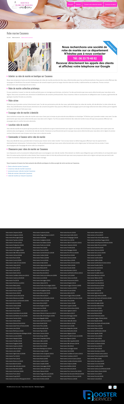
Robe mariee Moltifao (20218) (68, 366)
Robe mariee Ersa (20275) (94, 290)
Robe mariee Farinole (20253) (13, 318)
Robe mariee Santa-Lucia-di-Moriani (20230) (98, 369)
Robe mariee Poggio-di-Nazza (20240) (70, 295)
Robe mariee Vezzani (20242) (68, 290)
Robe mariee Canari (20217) (40, 311)
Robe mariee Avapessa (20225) (14, 346)
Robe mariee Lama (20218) (13, 328)
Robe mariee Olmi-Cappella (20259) (69, 341)
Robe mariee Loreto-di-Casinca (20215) (70, 358)
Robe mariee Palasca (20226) (95, 328)
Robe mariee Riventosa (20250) (95, 285)
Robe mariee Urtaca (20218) (94, 326)
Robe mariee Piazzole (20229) (95, 376)
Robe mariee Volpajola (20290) (14, 338)
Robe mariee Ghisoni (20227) (40, 295)
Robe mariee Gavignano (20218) (14, 235)
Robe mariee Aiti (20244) (39, 237)
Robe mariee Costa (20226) (40, 343)
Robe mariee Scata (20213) (94, 379)
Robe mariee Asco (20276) (67, 240)
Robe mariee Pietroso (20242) (14, 290)
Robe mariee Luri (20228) (39, 308)
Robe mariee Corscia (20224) (40, 260)
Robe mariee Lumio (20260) (13, 351)
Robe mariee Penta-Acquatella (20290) (97, 356)
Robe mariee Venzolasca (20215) (96, 351)
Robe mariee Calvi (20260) (67, 351)
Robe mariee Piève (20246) (40, 326)
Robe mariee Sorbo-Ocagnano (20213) (43, 353)
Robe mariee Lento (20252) (94, 338)
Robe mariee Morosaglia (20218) (14, 237)
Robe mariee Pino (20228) (12, 308)
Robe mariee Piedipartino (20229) (15, 245)
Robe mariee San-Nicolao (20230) (14, 371)
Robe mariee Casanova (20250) (68, 288)
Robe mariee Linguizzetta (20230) (42, 265)
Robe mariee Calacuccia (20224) (68, 278)
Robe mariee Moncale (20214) (68, 369)
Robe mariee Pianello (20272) (95, 265)
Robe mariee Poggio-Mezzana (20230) (43, 374)
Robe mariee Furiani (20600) (67, 318)
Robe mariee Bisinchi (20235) (13, 364)
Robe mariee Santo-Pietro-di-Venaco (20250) (45, 288)
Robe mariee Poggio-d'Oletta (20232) (97, 318)
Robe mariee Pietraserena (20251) (69, 280)
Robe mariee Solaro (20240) (94, 300)
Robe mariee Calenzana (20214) (41, 369)
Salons (78, 4)
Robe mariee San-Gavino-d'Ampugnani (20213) (18, 379)
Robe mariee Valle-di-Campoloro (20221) (71, 242)
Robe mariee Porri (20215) (13, 356)
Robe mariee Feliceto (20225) (13, 348)
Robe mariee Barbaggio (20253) (68, 316)
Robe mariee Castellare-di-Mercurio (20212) (17, 275)
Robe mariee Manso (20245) (67, 260)
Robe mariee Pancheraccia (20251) (15, 283)
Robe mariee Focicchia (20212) (95, 283)
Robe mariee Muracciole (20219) (41, 293)
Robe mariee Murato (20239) (67, 323)
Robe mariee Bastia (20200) (94, 313)
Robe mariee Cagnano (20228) (68, 306)
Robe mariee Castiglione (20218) (41, 240)
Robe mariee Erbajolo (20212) (68, 283)
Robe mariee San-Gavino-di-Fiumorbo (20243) (99, 298)
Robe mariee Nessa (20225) (94, 346)
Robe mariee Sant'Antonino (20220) (96, 331)
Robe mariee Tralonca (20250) (41, 258)
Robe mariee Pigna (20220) (40, 331)
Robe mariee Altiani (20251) (13, 285)
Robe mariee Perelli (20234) (67, 248)
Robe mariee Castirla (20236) (95, 258)
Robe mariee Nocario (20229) (68, 232)
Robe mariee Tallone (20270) (94, 278)
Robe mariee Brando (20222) (94, 311)
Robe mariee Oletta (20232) (13, 321)
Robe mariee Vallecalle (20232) (68, 321)
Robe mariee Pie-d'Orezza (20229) (69, 253)
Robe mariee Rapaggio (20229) (68, 250)
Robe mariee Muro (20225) (40, 346)
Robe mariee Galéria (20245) (94, 260)
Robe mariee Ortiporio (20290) (68, 364)
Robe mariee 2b (16, 37)
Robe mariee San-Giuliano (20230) (42, 242)
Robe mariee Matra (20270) (13, 268)
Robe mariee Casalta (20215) (40, 361)
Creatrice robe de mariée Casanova (19, 169)
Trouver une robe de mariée (93, 4)
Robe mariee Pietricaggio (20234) (15, 250)
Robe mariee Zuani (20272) (13, 270)
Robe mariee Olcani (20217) (13, 311)
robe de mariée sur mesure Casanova (20, 176)
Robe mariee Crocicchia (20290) (95, 364)
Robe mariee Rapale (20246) (94, 321)
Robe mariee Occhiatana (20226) (96, 343)
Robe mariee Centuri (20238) (13, 306)
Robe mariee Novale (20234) (67, 268)
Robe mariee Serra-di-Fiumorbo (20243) (43, 298)
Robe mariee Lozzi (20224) (40, 278)
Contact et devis (110, 4)
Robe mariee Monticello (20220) (68, 331)
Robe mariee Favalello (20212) (95, 273)
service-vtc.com (16, 387)
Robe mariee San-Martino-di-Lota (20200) (16, 316)
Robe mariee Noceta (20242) (13, 303)
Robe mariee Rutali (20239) (40, 323)
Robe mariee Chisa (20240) (67, 300)
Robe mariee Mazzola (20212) (41, 273)
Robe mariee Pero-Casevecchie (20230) (70, 371)
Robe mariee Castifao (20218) (95, 366)
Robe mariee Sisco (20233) (94, 308)
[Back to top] (118, 398)
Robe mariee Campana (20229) (14, 232)
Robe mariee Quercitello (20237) (69, 235)
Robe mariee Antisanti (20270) (95, 288)
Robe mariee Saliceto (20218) (95, 232)
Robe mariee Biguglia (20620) (40, 318)
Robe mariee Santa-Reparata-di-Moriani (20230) (99, 242)
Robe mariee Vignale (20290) (94, 333)
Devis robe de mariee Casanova (18, 166)
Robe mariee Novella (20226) (40, 328)
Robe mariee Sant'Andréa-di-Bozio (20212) (71, 273)
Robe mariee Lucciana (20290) (14, 336)
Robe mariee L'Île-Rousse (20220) (14, 331)
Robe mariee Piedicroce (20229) (41, 245)
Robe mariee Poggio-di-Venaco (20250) (70, 285)
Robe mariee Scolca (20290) (94, 336)
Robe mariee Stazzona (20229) (95, 250)
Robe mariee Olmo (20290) (94, 358)
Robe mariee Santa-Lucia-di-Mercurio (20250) (45, 275)
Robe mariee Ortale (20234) (40, 263)
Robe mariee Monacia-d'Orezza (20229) (70, 376)
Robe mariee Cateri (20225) (94, 348)
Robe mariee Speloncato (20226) (96, 341)
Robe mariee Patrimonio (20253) (95, 316)
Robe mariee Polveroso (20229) (68, 379)
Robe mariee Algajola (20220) (68, 333)
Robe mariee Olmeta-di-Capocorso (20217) (44, 313)
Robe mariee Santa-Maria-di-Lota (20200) (16, 313)
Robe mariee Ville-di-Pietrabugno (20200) (44, 316)
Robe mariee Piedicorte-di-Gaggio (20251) (44, 285)
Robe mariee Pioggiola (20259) (14, 343)
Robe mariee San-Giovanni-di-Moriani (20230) (72, 374)
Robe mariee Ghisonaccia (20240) (15, 298)
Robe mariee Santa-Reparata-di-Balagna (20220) (18, 333)
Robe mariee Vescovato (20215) (41, 356)
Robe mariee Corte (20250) (67, 275)
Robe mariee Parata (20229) (13, 248)
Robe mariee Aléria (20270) (67, 293)
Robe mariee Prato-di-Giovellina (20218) (97, 237)
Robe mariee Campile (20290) (41, 364)
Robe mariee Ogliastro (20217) (68, 311)
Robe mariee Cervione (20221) (14, 242)
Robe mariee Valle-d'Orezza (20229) (96, 245)
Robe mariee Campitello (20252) (41, 338)
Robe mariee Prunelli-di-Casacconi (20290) (71, 336)
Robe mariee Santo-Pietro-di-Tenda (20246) (17, 326)
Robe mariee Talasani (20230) (40, 371)
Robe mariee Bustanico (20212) (68, 270)
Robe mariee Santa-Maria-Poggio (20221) (98, 240)
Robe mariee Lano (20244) (94, 255)
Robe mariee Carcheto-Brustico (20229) (43, 253)
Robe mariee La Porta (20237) (95, 235)
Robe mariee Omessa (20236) (68, 258)
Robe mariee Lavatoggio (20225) (69, 348)
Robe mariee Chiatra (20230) (67, 265)
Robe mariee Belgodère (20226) (68, 328)
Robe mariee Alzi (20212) (93, 270)
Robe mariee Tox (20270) (12, 280)
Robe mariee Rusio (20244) (13, 258)
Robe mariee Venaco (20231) (13, 288)
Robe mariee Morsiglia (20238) (95, 303)
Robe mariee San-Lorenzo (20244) (96, 253)
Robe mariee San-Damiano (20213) (42, 376)
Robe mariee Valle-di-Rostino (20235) (15, 366)
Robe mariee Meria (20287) (40, 303)
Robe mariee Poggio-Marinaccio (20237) (43, 235)
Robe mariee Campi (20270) (13, 265)
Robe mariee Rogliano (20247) (41, 306)
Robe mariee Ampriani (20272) (95, 280)
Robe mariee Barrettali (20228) (95, 306)
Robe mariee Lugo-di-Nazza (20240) (96, 295)
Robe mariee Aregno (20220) (40, 351)
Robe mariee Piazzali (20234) (95, 268)
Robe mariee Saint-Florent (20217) (42, 321)
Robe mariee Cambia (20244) (40, 255)
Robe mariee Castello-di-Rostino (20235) (71, 361)
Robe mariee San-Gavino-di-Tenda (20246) (98, 323)
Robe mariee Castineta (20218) (41, 232)
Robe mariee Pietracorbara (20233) (69, 308)
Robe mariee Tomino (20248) (67, 303)
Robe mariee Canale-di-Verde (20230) (16, 263)
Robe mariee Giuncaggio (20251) (41, 280)
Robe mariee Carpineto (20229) (68, 245)
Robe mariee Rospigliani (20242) (41, 290)
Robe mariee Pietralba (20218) (14, 341)
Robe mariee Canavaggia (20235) (41, 366)
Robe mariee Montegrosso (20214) (42, 348)
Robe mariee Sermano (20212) (41, 270)
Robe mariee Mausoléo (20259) (14, 369)
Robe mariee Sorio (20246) (67, 326)
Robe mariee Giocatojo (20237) (95, 361)
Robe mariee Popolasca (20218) (14, 240)
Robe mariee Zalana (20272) (40, 283)
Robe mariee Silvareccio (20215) (14, 361)
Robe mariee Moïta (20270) (40, 268)
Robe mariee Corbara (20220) (41, 333)
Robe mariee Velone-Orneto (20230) (97, 371)
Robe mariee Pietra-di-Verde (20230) (70, 263)
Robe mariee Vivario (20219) (13, 293)
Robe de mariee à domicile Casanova (20, 173)
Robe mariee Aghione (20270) (95, 293)
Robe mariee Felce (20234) (40, 248)
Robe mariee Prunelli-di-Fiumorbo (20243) (71, 298)
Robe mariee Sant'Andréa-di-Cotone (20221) (99, 263)
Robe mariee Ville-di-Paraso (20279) (69, 343)
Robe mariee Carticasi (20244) (14, 255)
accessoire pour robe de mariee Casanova (21, 171)
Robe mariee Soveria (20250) (13, 260)
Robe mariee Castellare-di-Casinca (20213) (71, 353)
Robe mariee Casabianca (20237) (69, 356)
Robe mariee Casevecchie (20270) (15, 295)
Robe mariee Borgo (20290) (40, 336)
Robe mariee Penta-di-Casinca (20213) (97, 353)
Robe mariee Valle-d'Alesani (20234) (15, 253)
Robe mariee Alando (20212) (13, 273)
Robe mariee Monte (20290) (40, 358)
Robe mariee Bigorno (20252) (68, 338)
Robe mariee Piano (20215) (13, 358)
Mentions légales (39, 387)
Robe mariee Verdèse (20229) (41, 379)
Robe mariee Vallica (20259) (40, 341)
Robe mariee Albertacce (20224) (96, 275)
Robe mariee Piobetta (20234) (95, 248)
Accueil (70, 4)
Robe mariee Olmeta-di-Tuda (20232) (15, 323)
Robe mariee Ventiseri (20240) (41, 300)
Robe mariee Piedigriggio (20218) (69, 237)
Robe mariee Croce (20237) (94, 374)
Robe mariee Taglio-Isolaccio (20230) (15, 353)
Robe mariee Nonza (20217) (67, 313)
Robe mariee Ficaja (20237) (13, 376)
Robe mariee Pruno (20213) (13, 374)
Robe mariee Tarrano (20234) (40, 250)
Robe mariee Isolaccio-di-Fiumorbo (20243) (17, 300)
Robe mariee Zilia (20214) (67, 346)
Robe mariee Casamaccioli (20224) (15, 278)
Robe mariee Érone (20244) (67, 255)
